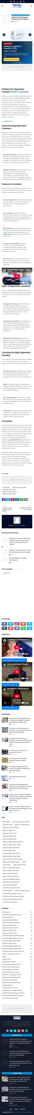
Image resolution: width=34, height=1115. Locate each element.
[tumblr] (4, 628)
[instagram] (17, 1)
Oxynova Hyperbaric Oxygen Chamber (22, 1112)
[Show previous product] (4, 34)
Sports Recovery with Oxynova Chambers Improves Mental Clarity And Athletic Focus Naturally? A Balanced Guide (20, 741)
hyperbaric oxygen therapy (9, 493)
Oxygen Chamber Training (19, 864)
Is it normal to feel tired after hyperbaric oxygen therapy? (17, 759)
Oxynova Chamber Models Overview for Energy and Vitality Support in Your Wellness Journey (20, 808)
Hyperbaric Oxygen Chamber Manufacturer (13, 842)
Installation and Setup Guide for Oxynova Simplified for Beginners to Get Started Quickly (20, 768)
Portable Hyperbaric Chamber (22, 890)
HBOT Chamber (6, 487)
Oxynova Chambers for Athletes (10, 873)
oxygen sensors (7, 234)
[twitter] (14, 1)
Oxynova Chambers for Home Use (11, 876)
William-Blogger (20, 525)
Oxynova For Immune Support (10, 885)
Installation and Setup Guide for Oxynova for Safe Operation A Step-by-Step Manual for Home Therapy (20, 786)
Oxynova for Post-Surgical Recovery (11, 887)
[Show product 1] (11, 62)
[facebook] (11, 1)
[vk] (17, 628)
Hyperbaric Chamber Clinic (9, 489)
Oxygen (24, 862)
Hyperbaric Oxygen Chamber (9, 839)
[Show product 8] (18, 62)
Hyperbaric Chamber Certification (11, 827)
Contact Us (22, 1109)
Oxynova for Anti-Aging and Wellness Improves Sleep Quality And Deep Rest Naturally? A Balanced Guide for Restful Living (20, 797)
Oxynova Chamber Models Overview (11, 867)
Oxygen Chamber (7, 864)
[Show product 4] (14, 62)
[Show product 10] (21, 62)
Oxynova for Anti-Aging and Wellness (11, 879)
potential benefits (14, 440)
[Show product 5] (15, 62)
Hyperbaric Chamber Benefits (19, 487)
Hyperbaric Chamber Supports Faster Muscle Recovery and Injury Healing (20, 551)
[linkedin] (26, 1031)
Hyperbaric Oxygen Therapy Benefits (11, 853)
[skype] (23, 1)
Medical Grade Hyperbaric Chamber (11, 862)
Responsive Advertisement (17, 66)
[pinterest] (21, 1)
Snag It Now (8, 121)
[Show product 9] (20, 62)
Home (11, 1109)
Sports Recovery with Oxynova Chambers (12, 899)
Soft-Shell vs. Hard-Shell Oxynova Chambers (13, 896)
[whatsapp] (23, 628)
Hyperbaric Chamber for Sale (10, 491)
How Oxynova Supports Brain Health (21, 821)
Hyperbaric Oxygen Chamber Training (11, 844)
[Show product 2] (12, 62)
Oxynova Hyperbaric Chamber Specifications (18, 559)
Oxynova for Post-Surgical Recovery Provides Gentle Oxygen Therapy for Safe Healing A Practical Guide (20, 18)
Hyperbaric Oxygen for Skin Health (11, 847)
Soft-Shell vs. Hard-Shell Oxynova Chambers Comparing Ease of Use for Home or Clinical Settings (20, 730)
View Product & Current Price (11, 59)
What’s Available (20, 92)
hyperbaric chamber (7, 824)
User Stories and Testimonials (10, 902)
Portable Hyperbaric (7, 890)
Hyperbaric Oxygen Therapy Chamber (12, 856)
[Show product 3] (13, 62)
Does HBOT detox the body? (17, 776)
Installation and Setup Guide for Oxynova (12, 859)
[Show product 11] (22, 62)
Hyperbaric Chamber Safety (9, 836)
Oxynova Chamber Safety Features (11, 870)
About (16, 1109)
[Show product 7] (17, 62)
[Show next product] (30, 34)
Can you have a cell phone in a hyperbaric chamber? (18, 751)
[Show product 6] (16, 62)
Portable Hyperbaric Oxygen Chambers (12, 893)
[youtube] (23, 624)
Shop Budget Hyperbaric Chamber (14, 660)
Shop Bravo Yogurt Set (10, 685)
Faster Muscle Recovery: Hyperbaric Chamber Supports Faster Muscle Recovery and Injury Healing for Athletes (19, 541)
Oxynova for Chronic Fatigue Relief (11, 882)
